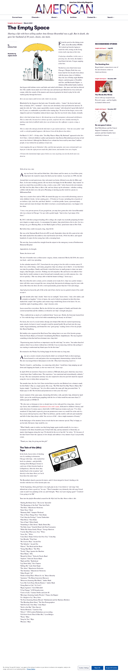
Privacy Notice (31, 669)
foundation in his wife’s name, (50, 406)
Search (110, 17)
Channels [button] (35, 17)
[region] (64, 668)
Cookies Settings (84, 668)
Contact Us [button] (91, 17)
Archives (73, 17)
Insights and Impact (15, 23)
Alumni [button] (53, 17)
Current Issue (17, 17)
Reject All (97, 668)
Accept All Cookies (111, 668)
